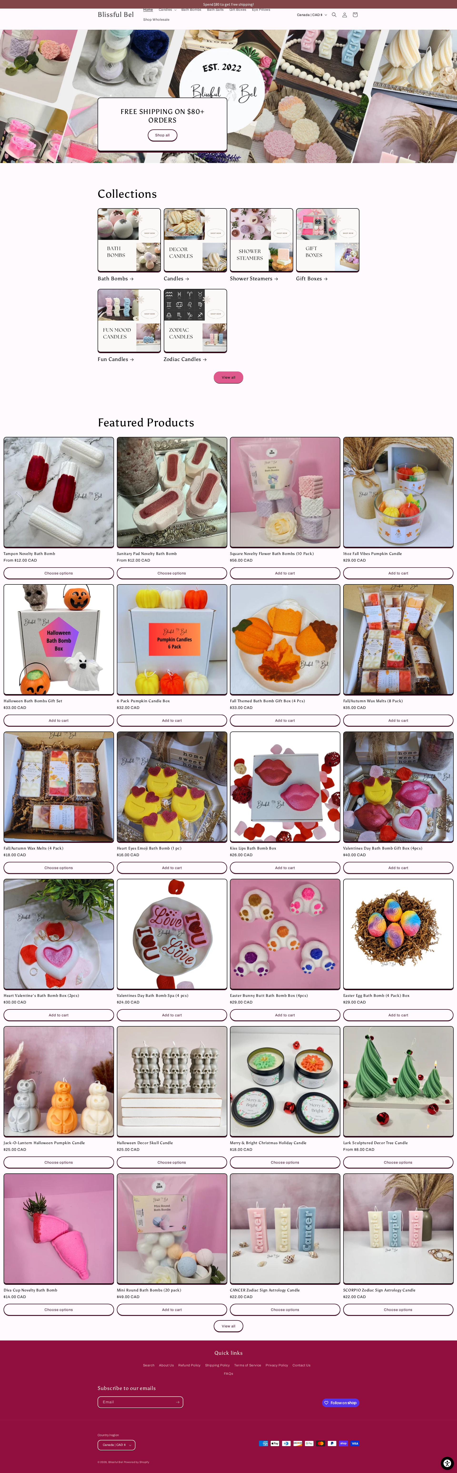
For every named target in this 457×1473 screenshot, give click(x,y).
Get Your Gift (228, 757)
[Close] (290, 698)
